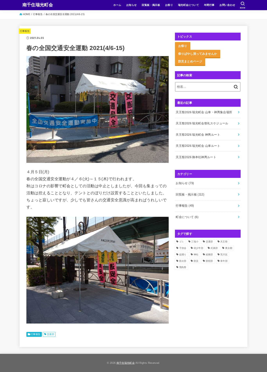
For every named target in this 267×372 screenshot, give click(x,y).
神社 (196, 254)
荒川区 (224, 254)
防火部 (182, 261)
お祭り (169, 5)
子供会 (182, 248)
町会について (187, 217)
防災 (196, 261)
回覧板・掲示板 (151, 5)
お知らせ (131, 5)
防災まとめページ (190, 61)
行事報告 (25, 31)
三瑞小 (194, 241)
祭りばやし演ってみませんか (197, 53)
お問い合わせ (227, 5)
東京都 (228, 248)
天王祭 (224, 241)
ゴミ (181, 241)
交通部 (50, 334)
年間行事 (209, 5)
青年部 (224, 261)
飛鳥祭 (182, 267)
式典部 (214, 248)
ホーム (117, 5)
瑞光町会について (188, 5)
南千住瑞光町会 (37, 4)
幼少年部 (198, 248)
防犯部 (209, 261)
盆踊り (182, 254)
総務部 (209, 254)
